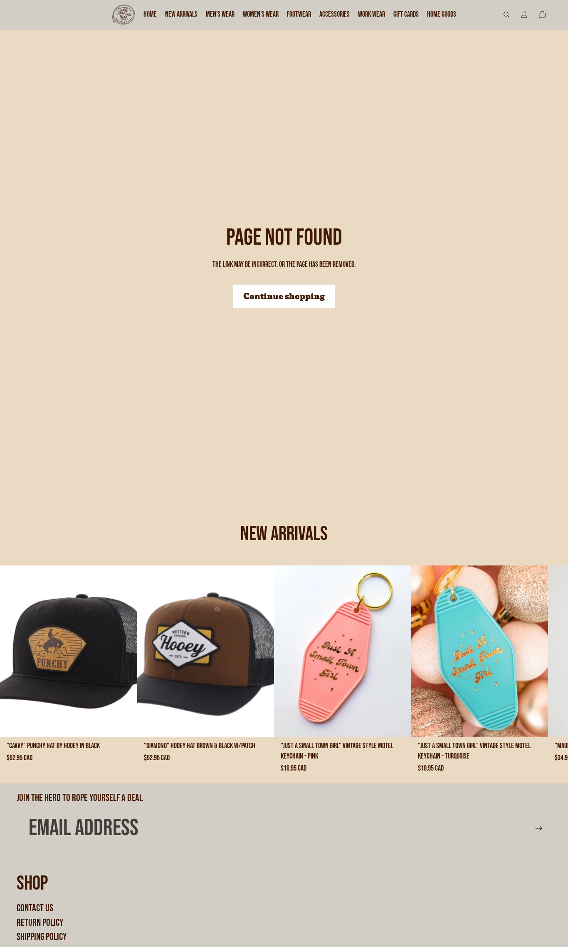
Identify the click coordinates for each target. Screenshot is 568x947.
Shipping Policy (42, 937)
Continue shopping (284, 296)
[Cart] (542, 14)
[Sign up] (539, 828)
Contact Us (35, 908)
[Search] (506, 14)
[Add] (124, 724)
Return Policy (40, 922)
